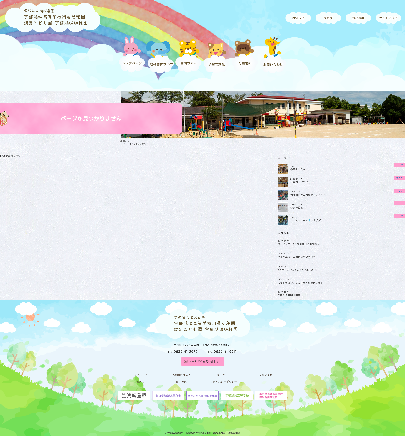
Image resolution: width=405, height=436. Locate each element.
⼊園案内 (139, 381)
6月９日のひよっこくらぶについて (297, 270)
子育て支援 (266, 375)
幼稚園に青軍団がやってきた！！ (309, 195)
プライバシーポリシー (223, 381)
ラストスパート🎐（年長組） (307, 220)
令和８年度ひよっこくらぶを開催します (300, 282)
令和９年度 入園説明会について (297, 257)
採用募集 (181, 381)
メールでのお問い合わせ (204, 361)
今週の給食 (296, 207)
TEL (183, 352)
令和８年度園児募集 (289, 295)
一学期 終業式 (299, 182)
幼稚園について (181, 375)
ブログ (399, 165)
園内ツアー (223, 375)
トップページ (139, 375)
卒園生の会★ (297, 169)
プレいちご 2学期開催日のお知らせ (299, 244)
